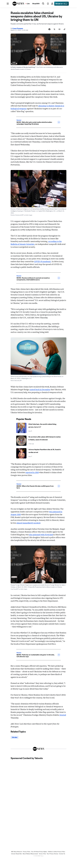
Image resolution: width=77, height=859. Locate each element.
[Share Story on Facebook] (49, 29)
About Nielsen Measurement (30, 854)
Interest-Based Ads (16, 854)
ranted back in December (40, 389)
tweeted (63, 715)
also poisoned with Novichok (41, 534)
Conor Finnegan (17, 28)
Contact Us (62, 854)
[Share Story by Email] (59, 29)
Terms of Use (42, 854)
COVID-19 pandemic (42, 261)
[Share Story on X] (54, 29)
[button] (8, 4)
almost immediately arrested (28, 522)
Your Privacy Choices (52, 854)
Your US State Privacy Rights (39, 851)
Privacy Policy (26, 851)
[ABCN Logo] (18, 3)
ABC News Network (16, 851)
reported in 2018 (32, 472)
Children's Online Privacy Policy (56, 851)
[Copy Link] (64, 29)
